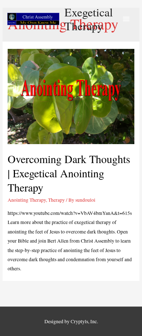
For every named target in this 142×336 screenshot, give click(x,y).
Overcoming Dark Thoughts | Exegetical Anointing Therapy (69, 172)
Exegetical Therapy (88, 19)
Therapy (56, 200)
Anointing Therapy (27, 200)
